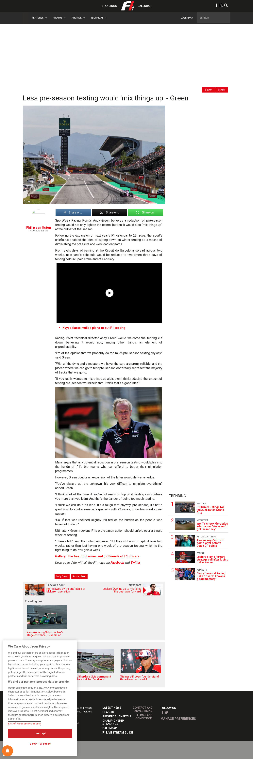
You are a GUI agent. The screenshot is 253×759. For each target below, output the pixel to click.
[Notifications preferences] (7, 750)
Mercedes (202, 520)
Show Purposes (40, 743)
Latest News (111, 707)
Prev (208, 90)
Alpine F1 (202, 570)
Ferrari (201, 553)
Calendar (144, 5)
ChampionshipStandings (113, 722)
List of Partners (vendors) (24, 723)
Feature (201, 503)
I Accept (40, 733)
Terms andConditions (144, 717)
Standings (109, 5)
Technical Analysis (116, 716)
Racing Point (79, 576)
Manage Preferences (178, 719)
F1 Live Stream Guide (117, 732)
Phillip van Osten (38, 227)
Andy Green (62, 576)
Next (221, 90)
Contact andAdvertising (143, 709)
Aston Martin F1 (206, 536)
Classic (108, 712)
